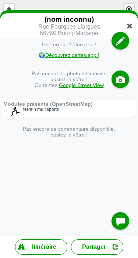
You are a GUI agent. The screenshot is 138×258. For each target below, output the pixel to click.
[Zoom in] (9, 9)
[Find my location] (129, 9)
